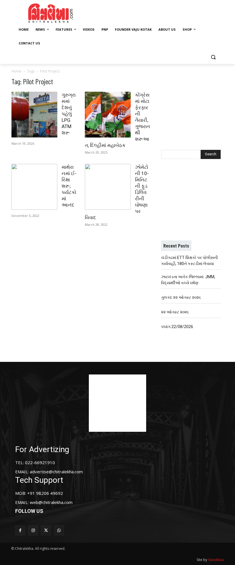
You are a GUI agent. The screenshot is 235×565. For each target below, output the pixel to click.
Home (16, 71)
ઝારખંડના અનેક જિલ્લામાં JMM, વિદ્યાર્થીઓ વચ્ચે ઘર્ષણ (188, 279)
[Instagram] (33, 530)
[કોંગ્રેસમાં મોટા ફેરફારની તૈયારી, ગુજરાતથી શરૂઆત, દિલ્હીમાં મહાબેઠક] (108, 115)
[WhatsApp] (59, 530)
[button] (213, 57)
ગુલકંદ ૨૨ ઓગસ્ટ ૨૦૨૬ (181, 297)
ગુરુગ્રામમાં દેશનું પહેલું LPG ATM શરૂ (69, 114)
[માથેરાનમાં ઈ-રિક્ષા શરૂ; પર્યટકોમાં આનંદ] (34, 187)
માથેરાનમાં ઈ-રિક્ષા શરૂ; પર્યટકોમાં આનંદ (69, 186)
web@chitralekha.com (51, 502)
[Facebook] (20, 530)
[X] (46, 530)
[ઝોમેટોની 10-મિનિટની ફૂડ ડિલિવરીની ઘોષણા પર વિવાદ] (108, 187)
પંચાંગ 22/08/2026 (177, 326)
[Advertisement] (161, 12)
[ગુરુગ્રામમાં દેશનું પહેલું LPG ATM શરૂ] (34, 115)
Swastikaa (216, 559)
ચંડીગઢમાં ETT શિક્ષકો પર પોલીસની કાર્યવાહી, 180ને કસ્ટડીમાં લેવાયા (189, 260)
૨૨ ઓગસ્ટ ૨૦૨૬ (175, 312)
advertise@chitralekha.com (56, 471)
